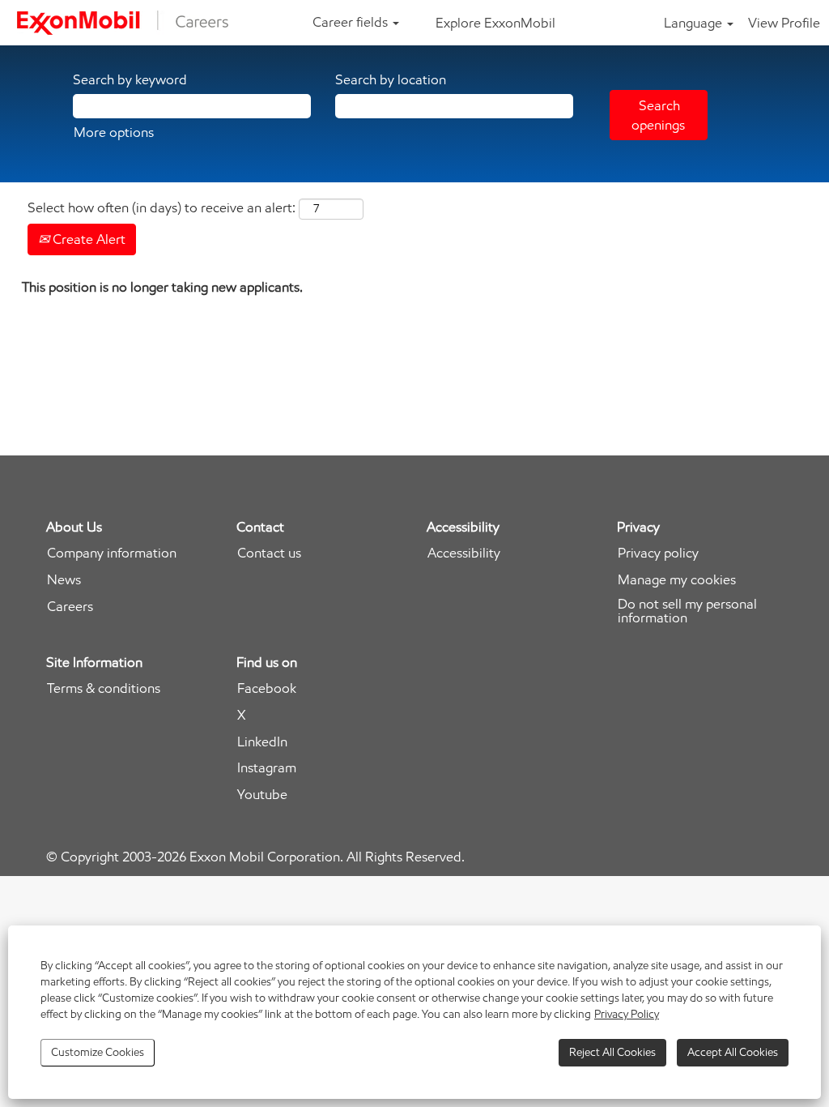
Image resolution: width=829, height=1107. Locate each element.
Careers (70, 606)
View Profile (784, 23)
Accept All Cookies (732, 1052)
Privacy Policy (626, 1014)
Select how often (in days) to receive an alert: (161, 207)
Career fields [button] (351, 22)
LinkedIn (262, 742)
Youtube (262, 794)
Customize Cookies (97, 1052)
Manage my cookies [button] (677, 580)
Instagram (266, 768)
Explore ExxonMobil (495, 23)
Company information (111, 553)
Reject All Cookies (612, 1052)
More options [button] (114, 132)
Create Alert (87, 239)
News (64, 580)
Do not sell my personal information (687, 611)
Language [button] (694, 23)
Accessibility (463, 553)
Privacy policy (658, 553)
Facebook (266, 688)
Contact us (269, 553)
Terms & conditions (103, 688)
